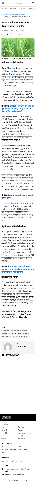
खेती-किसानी (13, 9)
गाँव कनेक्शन (5, 31)
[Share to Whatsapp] (11, 34)
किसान (9, 77)
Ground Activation (19, 15)
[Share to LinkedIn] (15, 34)
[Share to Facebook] (3, 34)
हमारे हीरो (22, 9)
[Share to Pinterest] (20, 34)
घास (18, 71)
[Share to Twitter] (7, 34)
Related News (10, 355)
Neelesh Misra (22, 449)
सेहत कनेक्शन (21, 439)
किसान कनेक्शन (22, 427)
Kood (3, 452)
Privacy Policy (22, 447)
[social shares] (3, 461)
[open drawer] (3, 3)
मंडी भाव (4, 439)
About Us (5, 447)
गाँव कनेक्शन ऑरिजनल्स (24, 433)
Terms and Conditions (9, 449)
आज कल (4, 9)
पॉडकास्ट (20, 430)
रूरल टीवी (20, 436)
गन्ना (14, 68)
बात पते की (31, 9)
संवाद (3, 436)
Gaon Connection (6, 15)
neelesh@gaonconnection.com (15, 474)
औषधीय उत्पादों (15, 92)
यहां (17, 314)
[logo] (18, 3)
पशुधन (3, 427)
